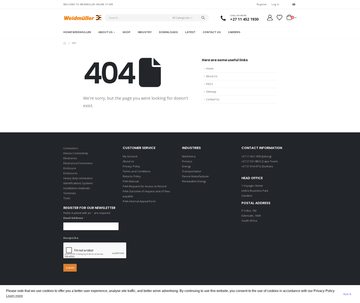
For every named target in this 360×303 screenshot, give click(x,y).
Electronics (70, 158)
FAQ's (209, 84)
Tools (66, 198)
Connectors (70, 148)
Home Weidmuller (77, 32)
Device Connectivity (75, 153)
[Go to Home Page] (64, 43)
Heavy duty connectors (78, 178)
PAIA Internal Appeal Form (139, 201)
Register (262, 4)
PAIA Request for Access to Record (144, 186)
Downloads (168, 32)
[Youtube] (293, 4)
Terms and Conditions (137, 171)
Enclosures (70, 173)
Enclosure (69, 168)
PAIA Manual (131, 181)
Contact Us (212, 32)
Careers (234, 32)
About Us (105, 32)
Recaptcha (70, 238)
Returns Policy (132, 176)
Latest (190, 32)
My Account (130, 156)
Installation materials (76, 188)
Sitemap (211, 91)
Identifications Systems (78, 183)
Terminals (69, 193)
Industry (145, 32)
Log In (275, 4)
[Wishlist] (279, 17)
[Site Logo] (82, 18)
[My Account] (269, 17)
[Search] (203, 17)
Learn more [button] (14, 296)
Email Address (74, 218)
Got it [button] (347, 294)
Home (210, 68)
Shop (126, 32)
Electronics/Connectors (78, 163)
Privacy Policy (131, 166)
